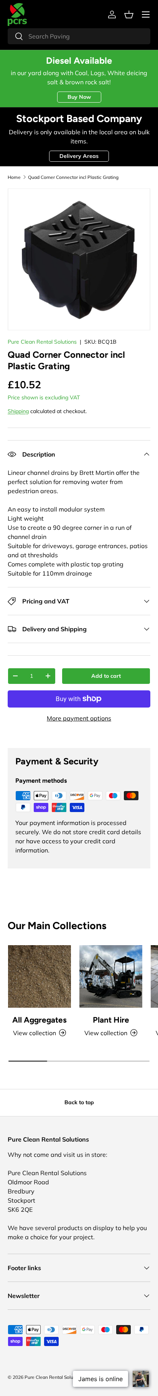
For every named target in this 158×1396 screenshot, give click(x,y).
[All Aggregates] (39, 976)
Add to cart (106, 675)
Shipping (18, 411)
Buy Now (79, 96)
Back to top (79, 1102)
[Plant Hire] (110, 976)
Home (14, 177)
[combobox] (79, 36)
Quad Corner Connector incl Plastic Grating (73, 177)
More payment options (79, 718)
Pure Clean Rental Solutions (42, 341)
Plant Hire (111, 1019)
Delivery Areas (79, 156)
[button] (128, 14)
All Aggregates (39, 1019)
